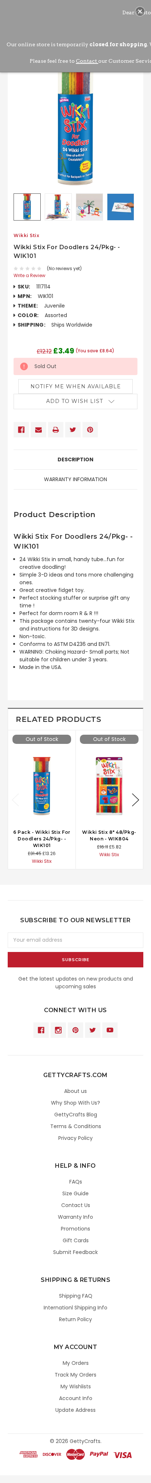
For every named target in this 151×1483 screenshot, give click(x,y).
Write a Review (29, 275)
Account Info (75, 1398)
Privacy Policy (75, 1138)
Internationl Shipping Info (75, 1307)
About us (75, 1091)
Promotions (75, 1228)
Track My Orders (75, 1374)
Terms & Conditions (75, 1126)
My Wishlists (75, 1386)
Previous (15, 800)
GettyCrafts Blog (75, 1114)
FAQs (75, 1181)
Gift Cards (76, 1240)
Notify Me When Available (75, 386)
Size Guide (75, 1193)
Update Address (75, 1410)
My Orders (76, 1363)
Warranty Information (75, 479)
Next (135, 800)
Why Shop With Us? (75, 1102)
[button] (140, 11)
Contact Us (75, 1205)
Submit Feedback (75, 1252)
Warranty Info (75, 1217)
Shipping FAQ (75, 1296)
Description (75, 459)
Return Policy (75, 1319)
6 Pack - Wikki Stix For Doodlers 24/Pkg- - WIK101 (41, 838)
